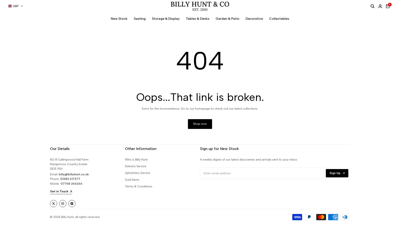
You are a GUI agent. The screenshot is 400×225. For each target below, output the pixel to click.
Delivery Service (135, 166)
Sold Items (132, 180)
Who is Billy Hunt (136, 159)
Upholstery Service (137, 173)
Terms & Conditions (138, 186)
